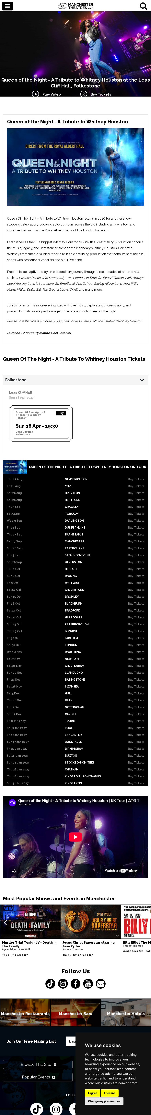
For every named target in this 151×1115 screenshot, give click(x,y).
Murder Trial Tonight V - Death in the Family (29, 944)
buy (61, 413)
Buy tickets (136, 479)
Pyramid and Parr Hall (16, 949)
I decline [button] (109, 1093)
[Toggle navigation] (7, 6)
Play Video (51, 94)
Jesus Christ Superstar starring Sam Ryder (89, 944)
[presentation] (5, 922)
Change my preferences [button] (104, 1101)
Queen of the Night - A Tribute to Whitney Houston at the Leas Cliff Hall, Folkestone (75, 83)
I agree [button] (92, 1093)
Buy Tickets (100, 94)
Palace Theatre (73, 949)
